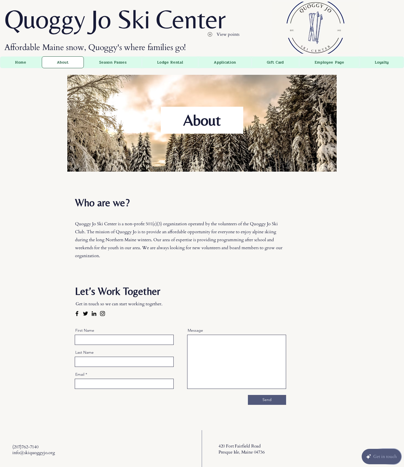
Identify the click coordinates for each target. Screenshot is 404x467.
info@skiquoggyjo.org (33, 453)
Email (79, 374)
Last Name (84, 352)
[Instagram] (102, 313)
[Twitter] (85, 313)
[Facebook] (77, 313)
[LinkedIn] (94, 313)
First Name (84, 330)
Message (195, 330)
